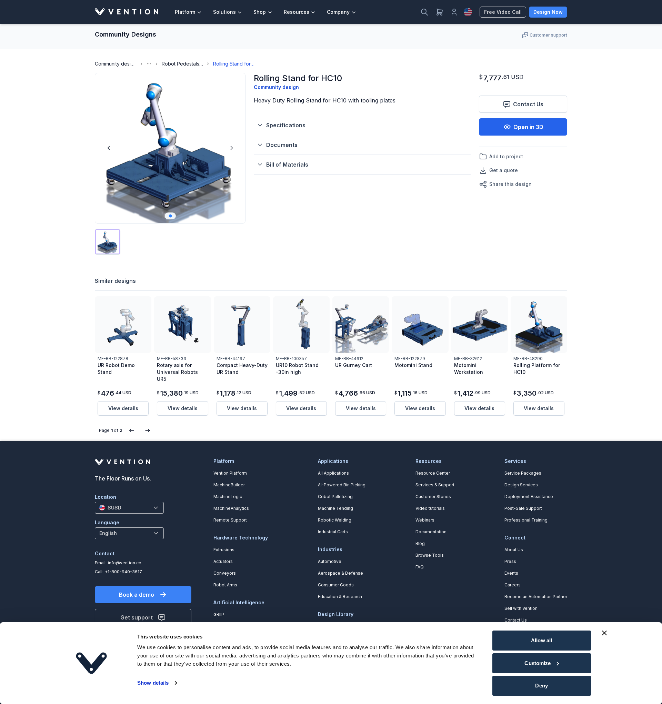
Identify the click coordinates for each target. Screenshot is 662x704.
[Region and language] (468, 12)
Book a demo (136, 594)
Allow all (541, 640)
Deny (541, 685)
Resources (296, 12)
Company (338, 12)
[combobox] (129, 508)
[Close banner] (604, 633)
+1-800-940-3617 (123, 571)
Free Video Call (503, 12)
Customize (537, 663)
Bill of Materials (287, 164)
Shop (259, 12)
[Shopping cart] (440, 12)
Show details (153, 683)
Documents (282, 144)
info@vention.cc (124, 562)
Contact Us (528, 104)
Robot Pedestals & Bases (182, 64)
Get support (136, 617)
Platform (185, 12)
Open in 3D (528, 126)
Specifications (285, 125)
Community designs (115, 64)
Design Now (548, 12)
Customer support (548, 35)
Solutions (224, 12)
